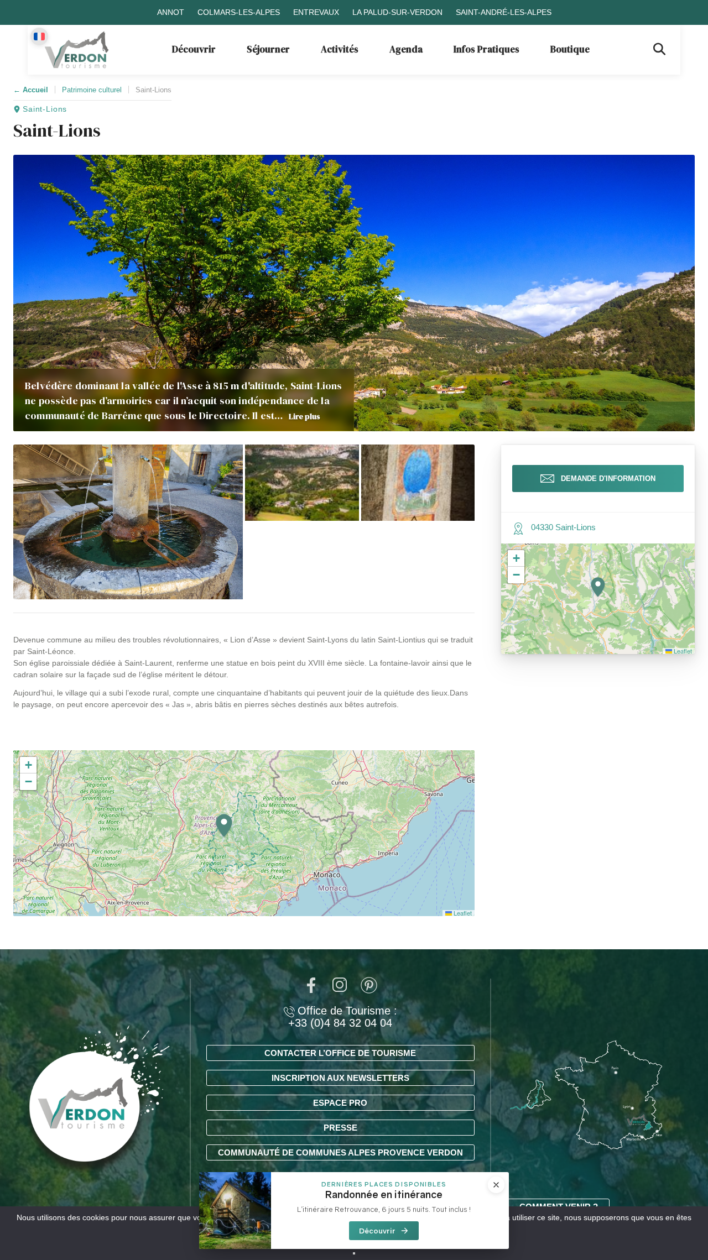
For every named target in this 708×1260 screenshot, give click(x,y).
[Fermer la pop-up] (496, 1185)
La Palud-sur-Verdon (397, 12)
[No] (354, 1253)
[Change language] (39, 36)
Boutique (570, 49)
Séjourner (268, 49)
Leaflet (462, 912)
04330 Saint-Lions (563, 527)
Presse (340, 1127)
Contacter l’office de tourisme (340, 1053)
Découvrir (194, 49)
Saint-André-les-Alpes (503, 12)
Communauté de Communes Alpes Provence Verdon (340, 1152)
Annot (170, 12)
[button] (128, 522)
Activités (339, 49)
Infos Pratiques (486, 49)
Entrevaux (316, 12)
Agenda (406, 49)
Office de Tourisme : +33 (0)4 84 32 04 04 (342, 1016)
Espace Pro (340, 1102)
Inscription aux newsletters (340, 1078)
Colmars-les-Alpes (238, 12)
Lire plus (304, 416)
